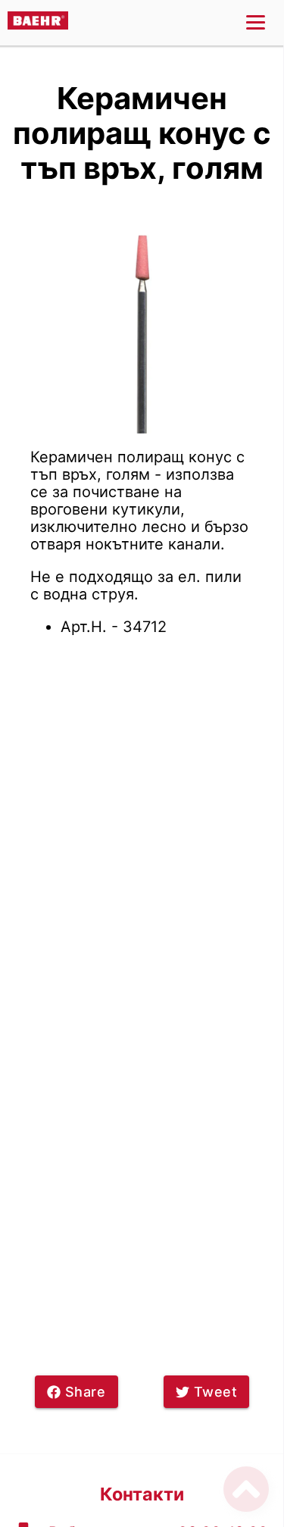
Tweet (216, 1392)
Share (85, 1392)
